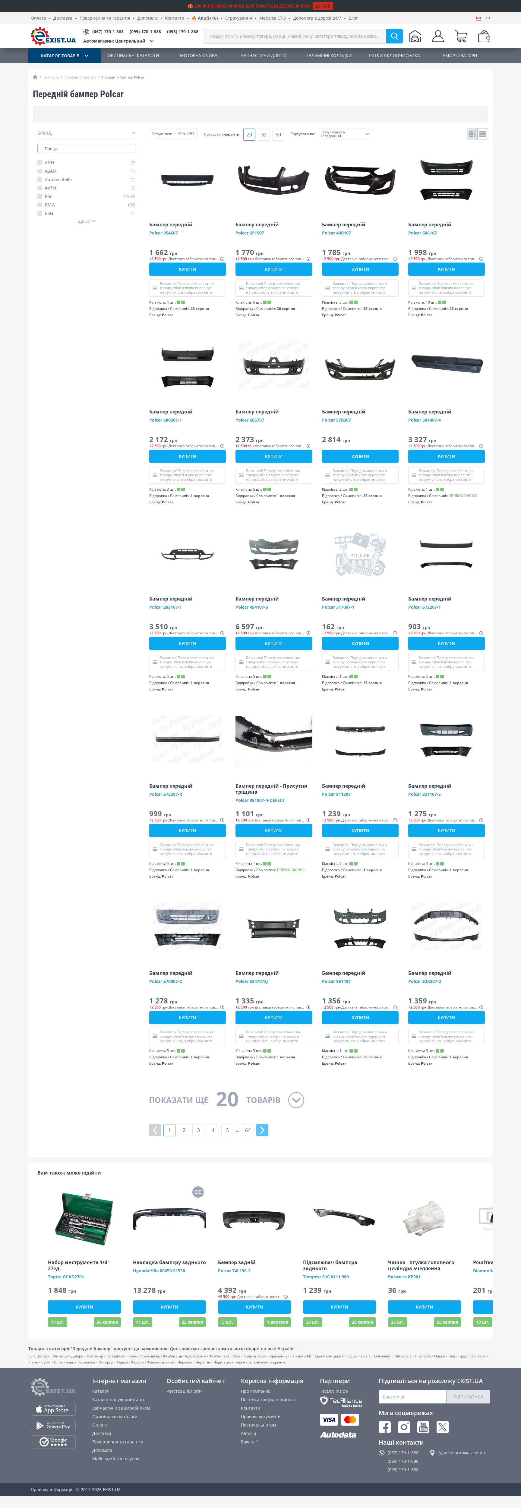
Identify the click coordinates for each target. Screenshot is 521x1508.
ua (478, 18)
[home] (35, 77)
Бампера (51, 77)
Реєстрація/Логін (184, 1391)
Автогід (248, 1433)
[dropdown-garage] (415, 36)
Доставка (62, 18)
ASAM (90, 171)
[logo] (53, 36)
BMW (90, 204)
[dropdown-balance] (484, 36)
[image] (187, 180)
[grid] (472, 134)
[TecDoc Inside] (341, 1401)
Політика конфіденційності (269, 1399)
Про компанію (255, 1391)
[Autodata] (341, 1435)
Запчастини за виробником (121, 1408)
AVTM (90, 188)
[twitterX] (443, 1427)
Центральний (114, 41)
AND (90, 162)
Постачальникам (258, 1425)
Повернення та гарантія (105, 18)
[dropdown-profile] (438, 36)
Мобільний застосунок (115, 1459)
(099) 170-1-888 (403, 1461)
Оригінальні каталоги (114, 1416)
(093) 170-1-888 (403, 1469)
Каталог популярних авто (118, 1399)
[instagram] (404, 1427)
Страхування (238, 18)
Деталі (323, 6)
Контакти (174, 18)
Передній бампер (80, 77)
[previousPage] (155, 1130)
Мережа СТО (272, 18)
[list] (483, 134)
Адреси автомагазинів (461, 1452)
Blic (90, 196)
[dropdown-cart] (461, 36)
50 (278, 134)
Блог (353, 18)
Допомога (147, 18)
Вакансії (249, 1442)
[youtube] (423, 1427)
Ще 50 (83, 221)
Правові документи (261, 1416)
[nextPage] (262, 1130)
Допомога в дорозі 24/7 (317, 18)
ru (488, 18)
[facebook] (385, 1427)
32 (264, 134)
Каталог (100, 1391)
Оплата (38, 18)
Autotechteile (90, 179)
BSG (90, 213)
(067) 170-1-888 (403, 1452)
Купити (187, 269)
